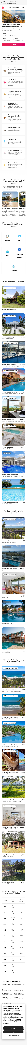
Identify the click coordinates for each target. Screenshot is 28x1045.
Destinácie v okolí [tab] (6, 984)
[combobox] (13, 35)
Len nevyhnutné (13, 1032)
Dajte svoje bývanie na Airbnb (16, 7)
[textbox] (7, 40)
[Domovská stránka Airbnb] (3, 7)
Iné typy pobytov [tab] (16, 984)
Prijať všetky (13, 1028)
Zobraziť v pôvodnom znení (9, 3)
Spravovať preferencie (13, 1035)
